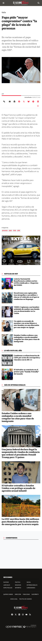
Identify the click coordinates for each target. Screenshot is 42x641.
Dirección (18, 594)
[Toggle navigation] (3, 3)
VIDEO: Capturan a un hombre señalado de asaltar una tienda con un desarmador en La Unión (26, 310)
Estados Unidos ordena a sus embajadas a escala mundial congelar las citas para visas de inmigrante (27, 338)
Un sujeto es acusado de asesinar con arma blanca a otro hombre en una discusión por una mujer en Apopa (26, 324)
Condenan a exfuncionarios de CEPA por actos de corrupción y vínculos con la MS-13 (27, 357)
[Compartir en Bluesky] (28, 101)
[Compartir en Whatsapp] (38, 106)
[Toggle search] (38, 3)
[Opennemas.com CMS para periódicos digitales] (21, 629)
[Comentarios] (4, 101)
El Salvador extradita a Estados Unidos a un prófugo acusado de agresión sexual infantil (18, 488)
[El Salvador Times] (21, 3)
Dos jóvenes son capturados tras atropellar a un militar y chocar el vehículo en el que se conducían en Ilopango (26, 296)
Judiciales (6, 585)
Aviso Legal (13, 599)
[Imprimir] (14, 101)
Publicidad (26, 594)
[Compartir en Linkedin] (38, 101)
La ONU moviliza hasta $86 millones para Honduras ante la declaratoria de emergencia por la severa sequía (20, 521)
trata (14, 230)
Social (29, 582)
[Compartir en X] (24, 101)
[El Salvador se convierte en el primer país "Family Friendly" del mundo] (7, 374)
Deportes (18, 588)
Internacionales (32, 585)
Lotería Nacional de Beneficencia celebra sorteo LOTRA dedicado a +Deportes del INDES (26, 282)
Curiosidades (31, 588)
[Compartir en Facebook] (19, 101)
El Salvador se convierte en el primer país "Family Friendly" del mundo (26, 371)
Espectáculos (7, 588)
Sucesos (6, 582)
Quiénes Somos (8, 594)
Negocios (18, 585)
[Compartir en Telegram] (33, 101)
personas (5, 230)
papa (10, 230)
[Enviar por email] (9, 101)
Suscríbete (35, 594)
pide (18, 230)
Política (17, 582)
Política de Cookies (25, 599)
